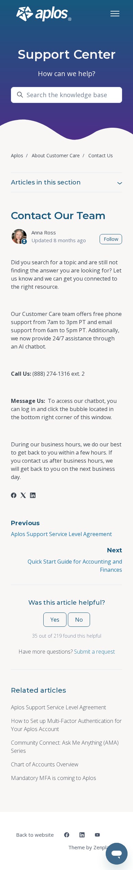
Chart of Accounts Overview (44, 764)
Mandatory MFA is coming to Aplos (53, 778)
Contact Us (100, 155)
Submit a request (94, 651)
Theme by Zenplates (92, 847)
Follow (111, 239)
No (79, 619)
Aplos (17, 155)
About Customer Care (56, 155)
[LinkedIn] (32, 496)
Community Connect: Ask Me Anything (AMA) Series (65, 746)
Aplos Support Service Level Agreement (61, 534)
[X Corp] (23, 496)
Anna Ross (43, 232)
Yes (54, 619)
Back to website (35, 834)
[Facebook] (13, 496)
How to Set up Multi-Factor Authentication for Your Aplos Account (66, 725)
